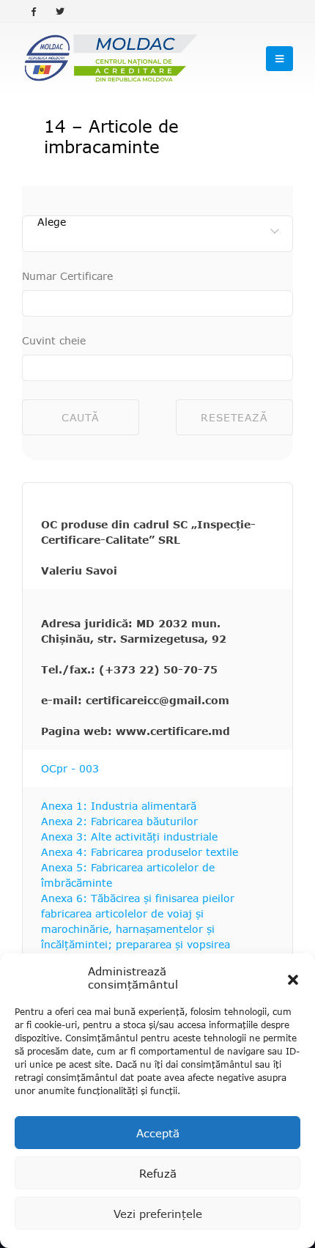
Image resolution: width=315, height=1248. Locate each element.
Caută (81, 417)
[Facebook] (34, 11)
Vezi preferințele (158, 1213)
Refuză (158, 1173)
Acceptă (157, 1133)
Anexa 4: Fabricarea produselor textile (139, 852)
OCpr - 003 (70, 768)
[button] (293, 977)
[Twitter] (60, 11)
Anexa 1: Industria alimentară (118, 806)
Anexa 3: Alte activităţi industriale (129, 836)
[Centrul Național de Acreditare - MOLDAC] (110, 58)
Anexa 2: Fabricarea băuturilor (119, 821)
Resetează (234, 417)
